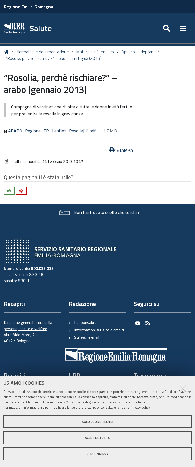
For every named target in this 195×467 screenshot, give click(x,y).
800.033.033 (42, 268)
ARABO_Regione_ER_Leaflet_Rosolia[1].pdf (52, 130)
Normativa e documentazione (42, 52)
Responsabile (85, 322)
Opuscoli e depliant (138, 52)
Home (7, 52)
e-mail (93, 337)
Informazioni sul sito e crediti (99, 330)
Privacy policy (140, 407)
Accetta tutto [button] (97, 437)
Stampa (124, 150)
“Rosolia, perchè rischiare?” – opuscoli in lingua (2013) (53, 58)
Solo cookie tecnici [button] (97, 421)
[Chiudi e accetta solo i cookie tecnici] (183, 388)
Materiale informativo (95, 52)
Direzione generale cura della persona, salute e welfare (28, 325)
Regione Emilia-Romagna (28, 6)
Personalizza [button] (98, 453)
